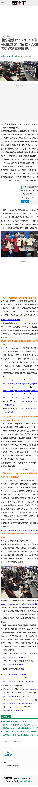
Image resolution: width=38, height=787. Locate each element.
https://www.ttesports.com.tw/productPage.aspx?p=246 (19, 530)
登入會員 (20, 778)
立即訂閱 (25, 202)
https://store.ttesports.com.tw (16, 674)
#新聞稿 (5, 741)
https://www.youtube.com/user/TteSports (16, 696)
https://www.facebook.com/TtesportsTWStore (18, 681)
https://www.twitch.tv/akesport (13, 664)
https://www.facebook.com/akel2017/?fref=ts (18, 657)
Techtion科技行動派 (12, 56)
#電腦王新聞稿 (16, 741)
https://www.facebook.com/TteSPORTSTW (17, 703)
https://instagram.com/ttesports (13, 710)
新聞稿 (8, 36)
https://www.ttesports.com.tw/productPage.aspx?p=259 (19, 470)
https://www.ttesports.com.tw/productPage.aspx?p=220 (19, 604)
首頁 (2, 36)
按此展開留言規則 (26, 781)
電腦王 (19, 3)
